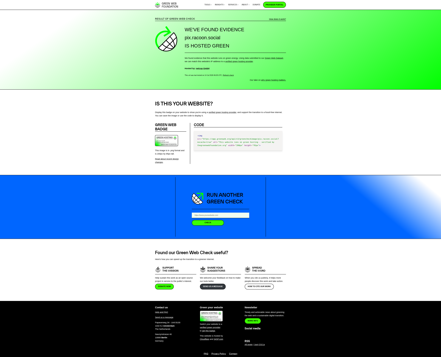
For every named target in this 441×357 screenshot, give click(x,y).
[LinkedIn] (246, 333)
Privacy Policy (218, 354)
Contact (233, 354)
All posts (248, 344)
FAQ (206, 354)
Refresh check (228, 75)
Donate (256, 5)
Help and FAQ (161, 312)
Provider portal (274, 5)
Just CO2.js (259, 344)
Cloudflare (204, 339)
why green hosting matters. (273, 80)
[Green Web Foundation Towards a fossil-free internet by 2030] (166, 5)
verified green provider (210, 327)
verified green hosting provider (239, 61)
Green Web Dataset (274, 58)
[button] (211, 4)
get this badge (208, 331)
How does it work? (277, 19)
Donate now (164, 286)
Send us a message (213, 286)
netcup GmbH (202, 68)
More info (253, 321)
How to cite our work (259, 286)
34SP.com (218, 339)
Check (208, 223)
